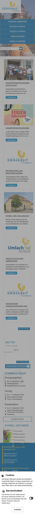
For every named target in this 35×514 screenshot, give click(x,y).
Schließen (17, 510)
